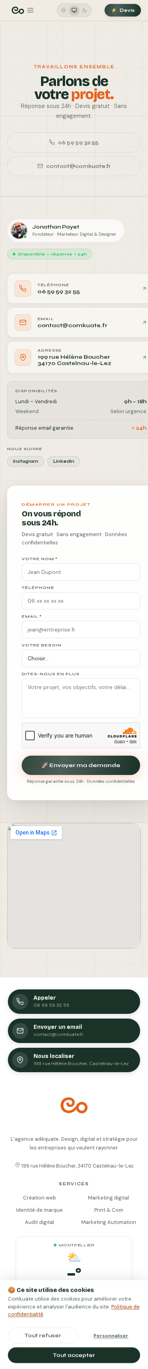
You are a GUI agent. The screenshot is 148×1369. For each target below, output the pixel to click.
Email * (32, 616)
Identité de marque (39, 1209)
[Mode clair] (63, 10)
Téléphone (38, 587)
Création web (39, 1197)
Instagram (25, 461)
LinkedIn (63, 461)
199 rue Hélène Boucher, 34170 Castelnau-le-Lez (76, 1166)
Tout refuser (42, 1335)
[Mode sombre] (85, 10)
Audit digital (39, 1221)
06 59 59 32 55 (78, 142)
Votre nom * (40, 559)
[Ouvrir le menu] (22, 10)
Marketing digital (108, 1197)
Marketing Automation (108, 1221)
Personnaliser (111, 1335)
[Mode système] (74, 10)
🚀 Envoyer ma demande (80, 765)
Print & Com (108, 1209)
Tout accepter (74, 1355)
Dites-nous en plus (51, 674)
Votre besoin (42, 645)
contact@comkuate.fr (78, 166)
